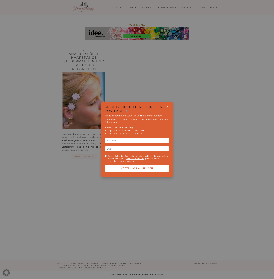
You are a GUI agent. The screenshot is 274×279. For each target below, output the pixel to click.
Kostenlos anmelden (137, 168)
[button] (6, 272)
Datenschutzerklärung (136, 159)
